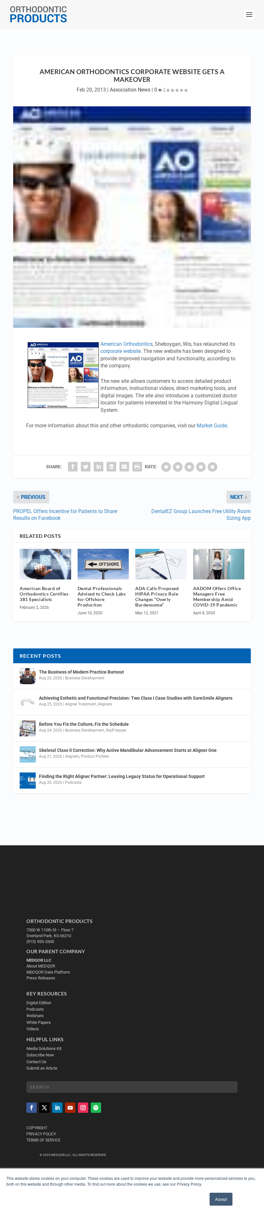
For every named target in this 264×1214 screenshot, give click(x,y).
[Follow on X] (44, 1107)
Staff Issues (116, 730)
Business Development (84, 678)
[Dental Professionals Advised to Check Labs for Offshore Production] (103, 564)
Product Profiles (95, 756)
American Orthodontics (126, 344)
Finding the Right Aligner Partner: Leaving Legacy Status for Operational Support (122, 776)
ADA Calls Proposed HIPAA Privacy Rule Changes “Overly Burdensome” (157, 596)
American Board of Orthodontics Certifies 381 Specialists (44, 594)
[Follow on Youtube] (70, 1107)
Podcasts (73, 782)
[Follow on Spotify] (96, 1107)
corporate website (120, 351)
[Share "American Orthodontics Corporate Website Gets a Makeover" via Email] (124, 466)
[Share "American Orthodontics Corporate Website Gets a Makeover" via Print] (137, 466)
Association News (130, 90)
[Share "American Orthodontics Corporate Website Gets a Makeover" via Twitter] (85, 466)
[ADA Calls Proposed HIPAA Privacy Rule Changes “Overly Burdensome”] (161, 564)
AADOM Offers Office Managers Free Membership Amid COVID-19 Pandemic (217, 596)
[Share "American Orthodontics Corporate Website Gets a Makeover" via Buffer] (111, 466)
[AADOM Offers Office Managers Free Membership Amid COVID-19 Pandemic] (219, 564)
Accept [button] (221, 1199)
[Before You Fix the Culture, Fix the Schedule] (28, 728)
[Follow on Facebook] (31, 1107)
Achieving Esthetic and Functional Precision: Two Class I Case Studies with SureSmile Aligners (135, 698)
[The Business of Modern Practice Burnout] (28, 676)
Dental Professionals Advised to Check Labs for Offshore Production (102, 596)
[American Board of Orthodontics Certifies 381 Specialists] (45, 564)
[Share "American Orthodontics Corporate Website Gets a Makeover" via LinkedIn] (98, 466)
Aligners (105, 704)
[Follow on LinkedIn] (57, 1107)
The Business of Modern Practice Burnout (81, 672)
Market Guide (212, 425)
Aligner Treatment (80, 704)
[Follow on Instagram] (83, 1107)
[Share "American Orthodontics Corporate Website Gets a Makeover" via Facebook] (72, 466)
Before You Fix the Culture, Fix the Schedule (84, 724)
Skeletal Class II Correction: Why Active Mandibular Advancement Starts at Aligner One (128, 750)
